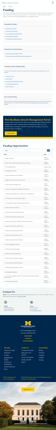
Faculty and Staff (26, 360)
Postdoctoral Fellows (27, 357)
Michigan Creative (31, 377)
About (6, 369)
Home (4, 6)
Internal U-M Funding (10, 76)
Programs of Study (9, 350)
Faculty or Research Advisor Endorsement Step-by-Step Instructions (18, 56)
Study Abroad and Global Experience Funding (14, 81)
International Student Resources (12, 84)
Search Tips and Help (10, 86)
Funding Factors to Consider (11, 28)
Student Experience (9, 367)
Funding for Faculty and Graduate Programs (14, 53)
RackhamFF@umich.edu (37, 310)
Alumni (23, 362)
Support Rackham (28, 341)
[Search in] (51, 150)
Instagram (41, 355)
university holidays (21, 296)
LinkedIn (41, 357)
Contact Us (28, 338)
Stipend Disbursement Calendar (12, 36)
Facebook (41, 353)
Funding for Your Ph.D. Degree (12, 31)
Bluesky (41, 350)
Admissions (7, 353)
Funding (6, 355)
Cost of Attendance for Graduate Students (14, 33)
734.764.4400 (28, 336)
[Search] (48, 150)
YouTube (41, 360)
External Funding (9, 79)
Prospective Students (28, 350)
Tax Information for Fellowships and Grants (14, 39)
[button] (4, 158)
